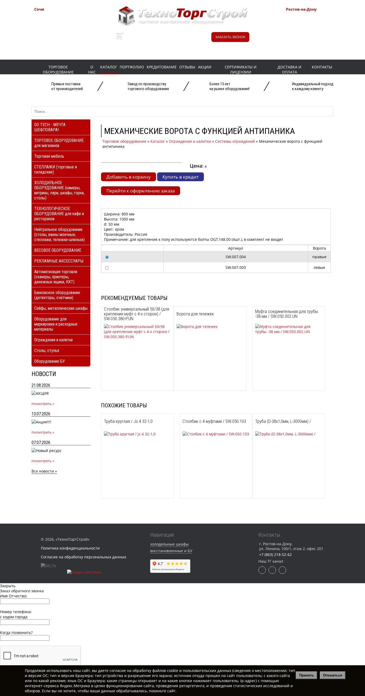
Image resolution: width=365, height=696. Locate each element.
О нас (92, 69)
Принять (306, 675)
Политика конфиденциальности (70, 548)
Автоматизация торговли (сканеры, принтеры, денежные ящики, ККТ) (55, 276)
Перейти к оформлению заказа (140, 191)
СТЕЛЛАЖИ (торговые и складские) (55, 169)
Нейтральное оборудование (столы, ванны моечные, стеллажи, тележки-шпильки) (59, 234)
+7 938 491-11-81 (62, 19)
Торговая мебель (49, 156)
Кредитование (162, 66)
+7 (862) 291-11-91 (63, 25)
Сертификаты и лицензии (241, 69)
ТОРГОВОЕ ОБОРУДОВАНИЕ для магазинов (59, 143)
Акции (204, 66)
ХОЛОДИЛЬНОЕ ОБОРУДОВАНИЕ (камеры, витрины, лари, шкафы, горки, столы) (59, 190)
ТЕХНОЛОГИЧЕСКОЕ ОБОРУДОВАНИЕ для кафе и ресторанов (59, 213)
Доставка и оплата (289, 69)
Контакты (322, 66)
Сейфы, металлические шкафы (61, 308)
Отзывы (187, 66)
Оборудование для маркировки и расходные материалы (55, 324)
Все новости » (44, 471)
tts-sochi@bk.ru (61, 38)
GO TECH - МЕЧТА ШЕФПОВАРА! (49, 127)
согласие (118, 670)
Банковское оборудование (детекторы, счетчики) (57, 295)
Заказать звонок (230, 37)
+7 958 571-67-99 (314, 25)
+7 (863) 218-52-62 (315, 19)
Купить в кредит (180, 177)
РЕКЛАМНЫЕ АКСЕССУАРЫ (58, 261)
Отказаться (332, 675)
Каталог (108, 66)
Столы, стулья (46, 350)
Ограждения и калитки (53, 339)
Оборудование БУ (49, 361)
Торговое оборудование (58, 69)
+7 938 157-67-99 (314, 32)
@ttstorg (178, 39)
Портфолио (132, 66)
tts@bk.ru (307, 45)
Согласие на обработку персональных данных (83, 556)
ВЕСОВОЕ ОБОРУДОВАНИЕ (57, 250)
